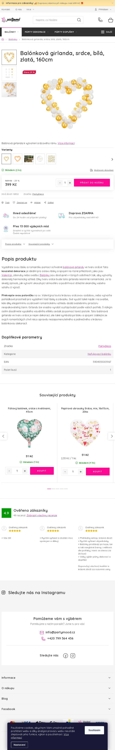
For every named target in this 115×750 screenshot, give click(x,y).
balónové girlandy (73, 267)
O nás (18, 9)
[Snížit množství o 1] (60, 182)
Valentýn (7, 275)
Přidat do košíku (92, 182)
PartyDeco (38, 194)
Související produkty (39, 244)
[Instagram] (72, 655)
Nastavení (19, 744)
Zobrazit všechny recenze (42, 515)
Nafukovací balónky (99, 353)
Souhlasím (94, 730)
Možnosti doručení (104, 170)
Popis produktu (13, 244)
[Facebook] (65, 655)
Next (111, 159)
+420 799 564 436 (101, 20)
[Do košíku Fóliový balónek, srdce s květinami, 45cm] (42, 471)
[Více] (106, 31)
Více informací (66, 143)
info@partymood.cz (60, 632)
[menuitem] (12, 31)
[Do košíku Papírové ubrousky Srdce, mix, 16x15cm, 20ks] (98, 471)
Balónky (44, 275)
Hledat (79, 20)
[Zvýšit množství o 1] (70, 182)
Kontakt (6, 9)
